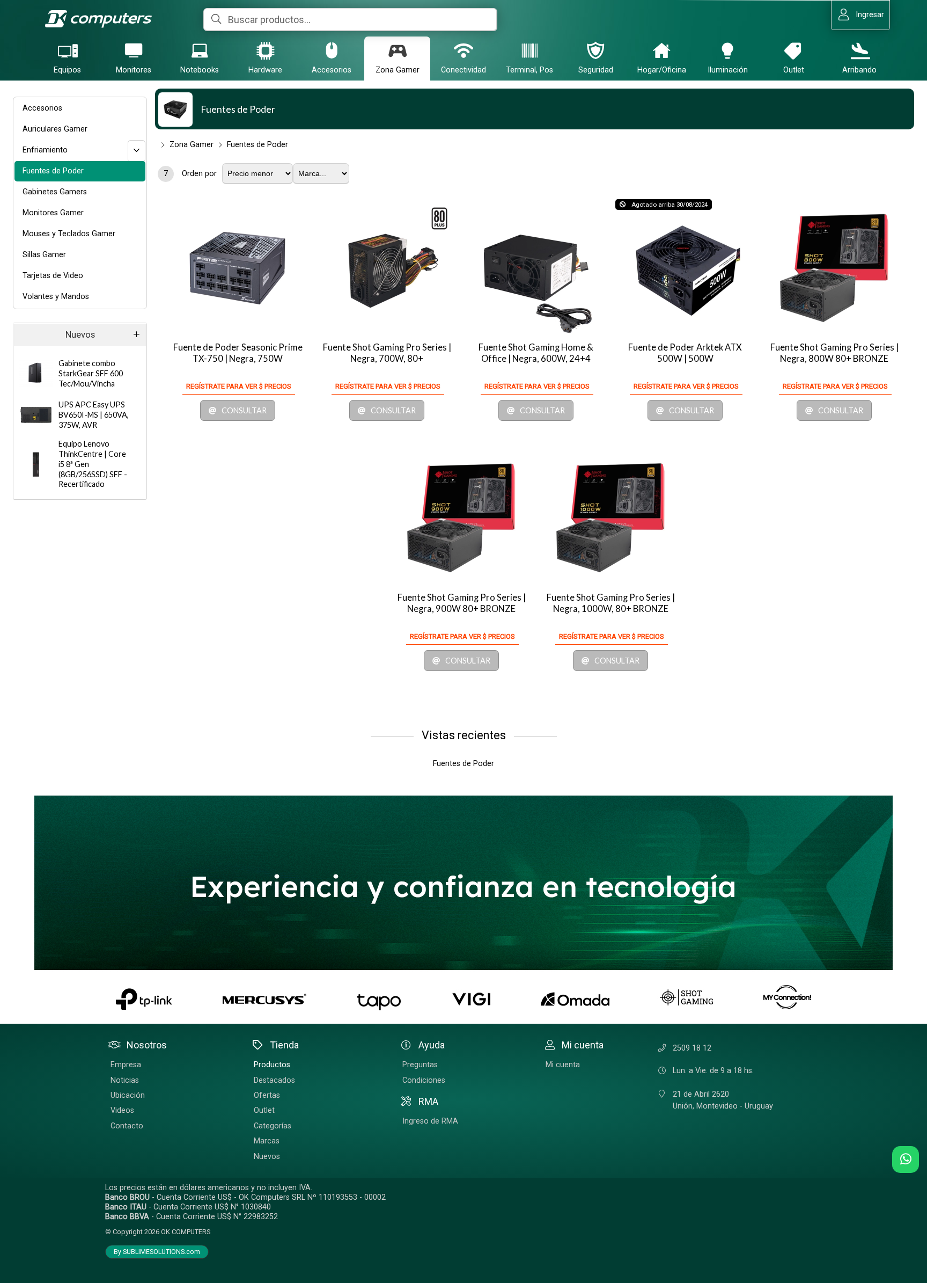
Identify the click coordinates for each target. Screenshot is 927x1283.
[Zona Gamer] (398, 50)
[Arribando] (859, 50)
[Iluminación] (727, 50)
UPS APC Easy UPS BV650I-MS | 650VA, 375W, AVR (93, 414)
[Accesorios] (332, 50)
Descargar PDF (20, 94)
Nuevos (80, 335)
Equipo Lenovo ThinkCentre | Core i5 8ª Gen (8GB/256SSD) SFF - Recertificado (92, 464)
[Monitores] (134, 50)
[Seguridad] (595, 50)
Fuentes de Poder (238, 109)
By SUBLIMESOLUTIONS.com (157, 1252)
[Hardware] (266, 50)
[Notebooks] (200, 50)
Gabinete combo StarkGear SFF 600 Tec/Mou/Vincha (90, 373)
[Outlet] (793, 50)
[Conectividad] (463, 50)
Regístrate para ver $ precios (238, 386)
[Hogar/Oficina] (661, 50)
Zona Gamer (192, 144)
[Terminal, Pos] (529, 50)
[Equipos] (68, 50)
